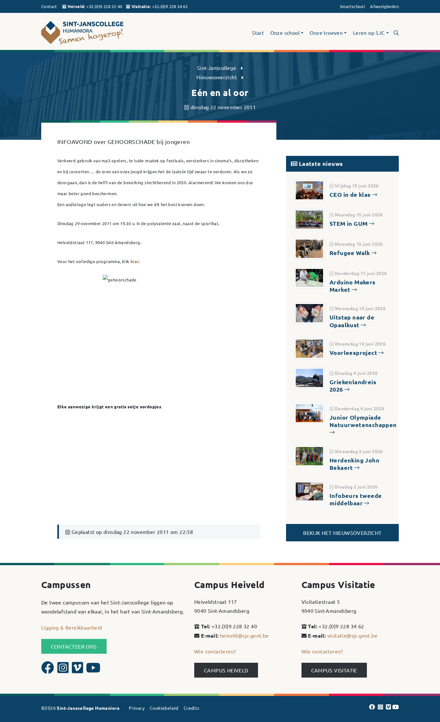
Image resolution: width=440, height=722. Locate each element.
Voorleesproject (354, 352)
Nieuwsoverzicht (216, 77)
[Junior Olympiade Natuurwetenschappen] (309, 412)
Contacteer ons (74, 646)
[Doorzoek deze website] (396, 32)
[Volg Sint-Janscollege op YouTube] (93, 670)
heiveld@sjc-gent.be (244, 635)
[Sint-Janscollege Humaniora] (97, 32)
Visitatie (140, 6)
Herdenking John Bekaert (354, 463)
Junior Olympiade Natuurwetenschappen (363, 420)
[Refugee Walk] (309, 248)
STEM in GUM (349, 223)
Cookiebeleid (164, 708)
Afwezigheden (384, 6)
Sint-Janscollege (216, 67)
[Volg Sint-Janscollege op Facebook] (48, 670)
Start (258, 33)
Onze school (285, 33)
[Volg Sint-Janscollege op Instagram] (63, 670)
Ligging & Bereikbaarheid (71, 627)
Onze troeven (326, 33)
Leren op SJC (369, 33)
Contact (49, 6)
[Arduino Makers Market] (309, 277)
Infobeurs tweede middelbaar (356, 499)
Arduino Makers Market (353, 285)
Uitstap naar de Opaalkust (352, 320)
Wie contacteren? (215, 651)
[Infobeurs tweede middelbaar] (309, 490)
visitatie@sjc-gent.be (352, 635)
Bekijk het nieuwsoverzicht (342, 532)
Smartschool (352, 6)
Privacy (137, 708)
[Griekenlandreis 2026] (309, 377)
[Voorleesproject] (309, 348)
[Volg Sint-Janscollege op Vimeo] (78, 670)
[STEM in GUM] (309, 218)
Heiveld (76, 6)
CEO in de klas (351, 194)
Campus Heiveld (226, 670)
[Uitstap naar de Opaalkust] (309, 312)
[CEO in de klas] (309, 189)
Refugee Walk (350, 252)
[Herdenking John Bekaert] (309, 455)
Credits (191, 708)
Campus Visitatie (334, 670)
